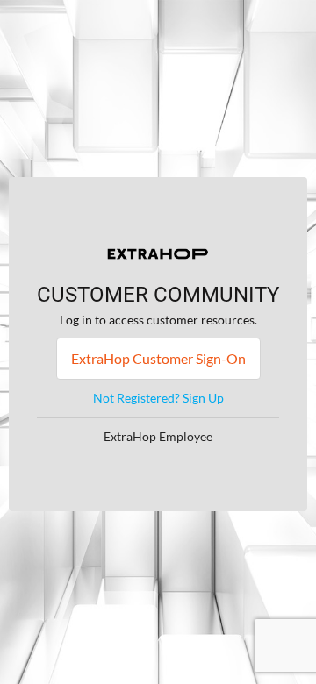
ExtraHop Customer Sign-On (158, 358)
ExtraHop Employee (158, 436)
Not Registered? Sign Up (158, 397)
